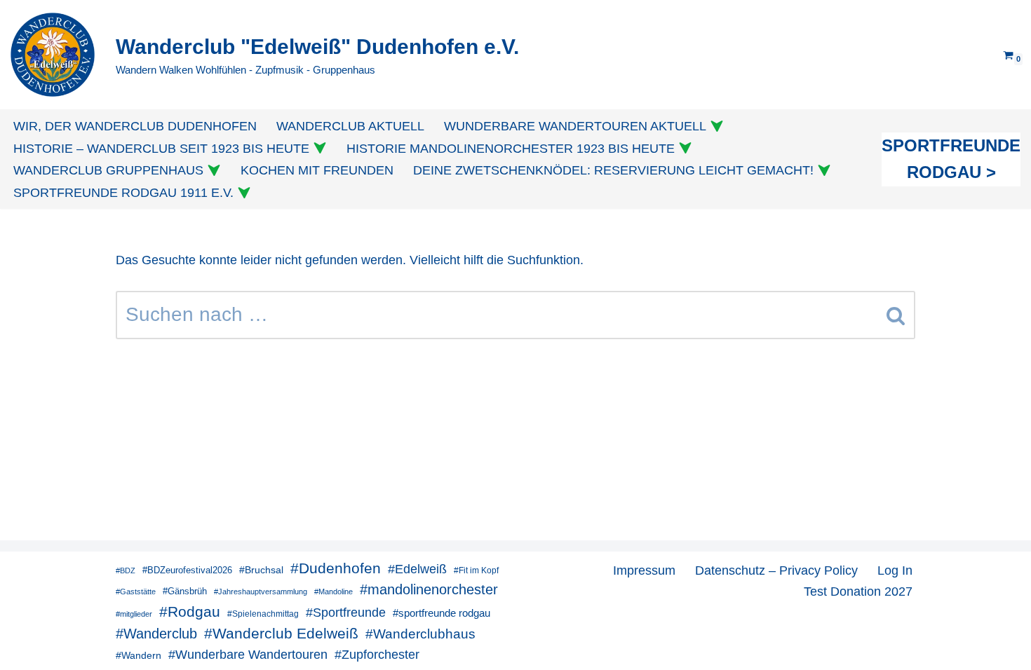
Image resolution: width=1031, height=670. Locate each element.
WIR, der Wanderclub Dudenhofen (135, 126)
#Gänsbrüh (185, 591)
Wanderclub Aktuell (350, 126)
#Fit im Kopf (476, 570)
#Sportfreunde (346, 613)
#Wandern (138, 655)
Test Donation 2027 (858, 591)
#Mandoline (333, 591)
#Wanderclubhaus (420, 634)
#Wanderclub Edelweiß (281, 633)
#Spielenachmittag (263, 614)
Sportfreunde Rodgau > (951, 159)
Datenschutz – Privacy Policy (776, 570)
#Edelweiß (417, 568)
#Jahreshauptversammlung (260, 591)
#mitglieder (134, 614)
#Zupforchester (377, 654)
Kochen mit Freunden (317, 170)
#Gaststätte (136, 591)
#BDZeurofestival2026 (187, 570)
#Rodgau (189, 611)
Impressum (644, 570)
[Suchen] (896, 315)
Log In (894, 570)
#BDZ (125, 570)
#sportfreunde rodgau (441, 613)
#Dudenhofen (335, 568)
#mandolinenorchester (429, 589)
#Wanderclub (156, 633)
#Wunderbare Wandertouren (248, 655)
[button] (717, 126)
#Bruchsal (261, 569)
